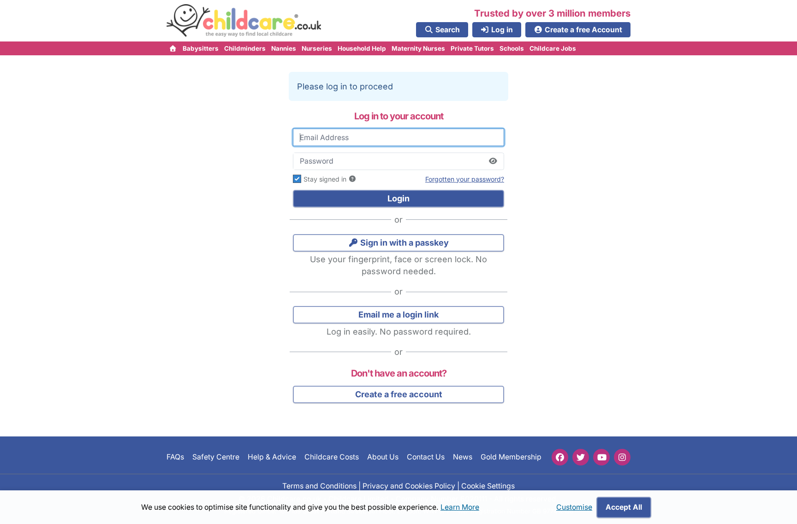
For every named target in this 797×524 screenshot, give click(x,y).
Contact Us (426, 457)
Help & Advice (272, 457)
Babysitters (201, 48)
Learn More (459, 507)
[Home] (173, 48)
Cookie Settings (488, 485)
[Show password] (493, 161)
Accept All (624, 507)
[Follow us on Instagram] (622, 457)
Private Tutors (472, 48)
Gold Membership (511, 457)
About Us (382, 457)
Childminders (245, 48)
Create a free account (398, 394)
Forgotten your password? (464, 179)
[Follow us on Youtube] (601, 457)
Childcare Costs (331, 457)
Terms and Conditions (319, 485)
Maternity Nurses (418, 48)
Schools (512, 48)
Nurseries (317, 48)
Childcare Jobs (552, 48)
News (462, 457)
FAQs (175, 457)
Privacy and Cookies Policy (409, 485)
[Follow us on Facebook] (560, 457)
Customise (574, 507)
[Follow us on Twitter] (580, 457)
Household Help (362, 48)
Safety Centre (215, 457)
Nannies (283, 48)
